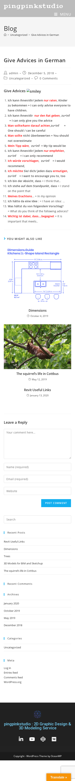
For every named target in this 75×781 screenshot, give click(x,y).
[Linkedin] (21, 739)
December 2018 (13, 625)
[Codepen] (43, 739)
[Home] (5, 35)
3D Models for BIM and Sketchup (23, 563)
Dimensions (38, 310)
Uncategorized (19, 78)
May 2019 (9, 618)
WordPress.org (12, 682)
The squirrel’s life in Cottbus (37, 373)
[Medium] (54, 739)
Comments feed (13, 677)
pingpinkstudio (33, 6)
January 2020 (11, 603)
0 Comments (49, 78)
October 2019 (12, 611)
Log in (7, 668)
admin (13, 73)
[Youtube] (32, 739)
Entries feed (11, 672)
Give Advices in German (45, 35)
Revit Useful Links (37, 390)
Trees (7, 556)
